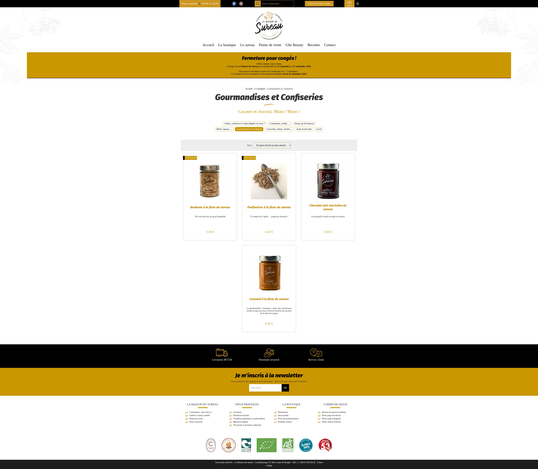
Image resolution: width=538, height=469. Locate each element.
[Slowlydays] (306, 451)
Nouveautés (283, 415)
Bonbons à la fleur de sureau (210, 207)
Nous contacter (196, 422)
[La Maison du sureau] (269, 39)
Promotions (283, 412)
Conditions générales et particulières (249, 418)
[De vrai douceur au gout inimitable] (210, 198)
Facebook (234, 3)
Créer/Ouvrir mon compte (319, 3)
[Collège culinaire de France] (211, 451)
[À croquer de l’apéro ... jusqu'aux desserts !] (269, 198)
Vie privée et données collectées (247, 425)
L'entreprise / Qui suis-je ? (200, 412)
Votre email (256, 388)
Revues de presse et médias (334, 412)
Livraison (237, 412)
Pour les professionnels (288, 418)
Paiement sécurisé (241, 415)
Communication (335, 404)
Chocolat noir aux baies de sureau (327, 207)
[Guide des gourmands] (229, 451)
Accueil (248, 89)
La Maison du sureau (202, 404)
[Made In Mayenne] (325, 451)
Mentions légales (240, 422)
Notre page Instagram (331, 418)
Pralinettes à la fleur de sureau (269, 207)
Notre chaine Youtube (331, 422)
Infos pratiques (247, 404)
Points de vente (196, 418)
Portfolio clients (285, 422)
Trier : (250, 145)
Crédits (269, 465)
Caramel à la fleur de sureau (269, 299)
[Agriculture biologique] (267, 451)
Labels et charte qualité (199, 415)
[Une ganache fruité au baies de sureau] (328, 198)
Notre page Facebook (331, 415)
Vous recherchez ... (272, 3)
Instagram (241, 3)
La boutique (259, 89)
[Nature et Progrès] (246, 451)
